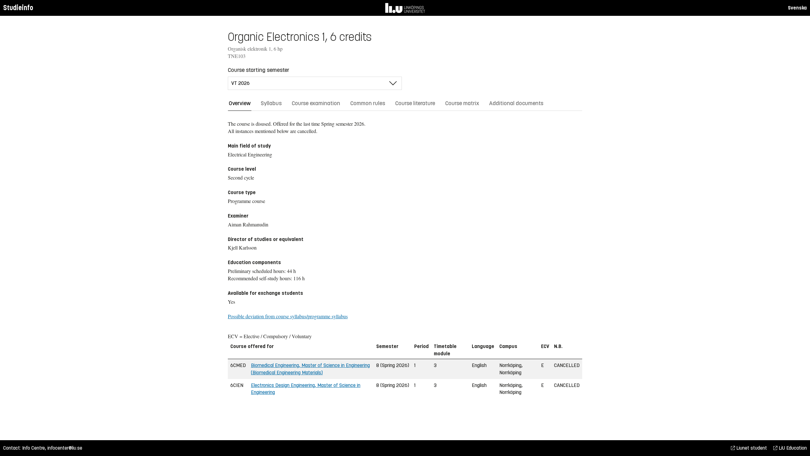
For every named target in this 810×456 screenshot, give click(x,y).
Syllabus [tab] (271, 103)
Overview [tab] (240, 103)
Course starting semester (258, 69)
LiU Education (792, 448)
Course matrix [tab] (462, 103)
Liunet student (751, 448)
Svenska (797, 8)
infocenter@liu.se (64, 448)
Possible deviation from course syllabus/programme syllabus (288, 316)
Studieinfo (18, 7)
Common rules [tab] (367, 103)
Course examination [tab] (316, 103)
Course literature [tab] (415, 103)
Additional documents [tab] (516, 103)
